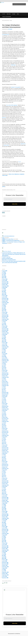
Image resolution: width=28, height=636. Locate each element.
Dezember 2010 (5, 481)
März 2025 (4, 294)
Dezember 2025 (5, 281)
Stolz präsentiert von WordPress (14, 633)
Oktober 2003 (4, 573)
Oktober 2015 (4, 407)
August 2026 (4, 270)
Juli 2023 (4, 322)
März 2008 (4, 525)
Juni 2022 (4, 337)
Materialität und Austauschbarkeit (9, 259)
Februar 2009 (4, 511)
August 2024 (4, 304)
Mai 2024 (4, 308)
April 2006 (4, 557)
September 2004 (5, 572)
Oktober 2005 (4, 565)
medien (3, 175)
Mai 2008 (4, 522)
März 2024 (4, 310)
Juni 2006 (4, 554)
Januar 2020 (4, 358)
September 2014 (5, 421)
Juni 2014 (4, 422)
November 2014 (5, 418)
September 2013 (5, 435)
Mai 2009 (4, 507)
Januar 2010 (4, 496)
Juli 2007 (4, 536)
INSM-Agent (13, 65)
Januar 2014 (4, 429)
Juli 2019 (4, 363)
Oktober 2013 (4, 434)
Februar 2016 (4, 403)
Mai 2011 (4, 474)
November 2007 (5, 530)
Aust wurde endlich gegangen (11, 105)
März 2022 (4, 341)
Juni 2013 (4, 439)
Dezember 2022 (5, 328)
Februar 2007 (4, 543)
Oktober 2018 (4, 375)
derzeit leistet (6, 145)
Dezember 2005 (5, 562)
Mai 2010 (4, 490)
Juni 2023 (4, 323)
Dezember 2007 (5, 529)
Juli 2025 (4, 288)
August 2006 (4, 551)
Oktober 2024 (4, 301)
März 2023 (4, 324)
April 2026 (4, 276)
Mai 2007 (4, 539)
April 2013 (4, 442)
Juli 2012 (4, 454)
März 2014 (4, 427)
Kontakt (13, 13)
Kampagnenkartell (5, 34)
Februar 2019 (4, 370)
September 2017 (5, 385)
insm (13, 174)
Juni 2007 (4, 537)
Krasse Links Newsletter (6, 16)
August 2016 (4, 396)
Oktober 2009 (4, 500)
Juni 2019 (4, 364)
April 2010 (4, 492)
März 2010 (4, 493)
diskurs (10, 174)
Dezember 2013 (5, 431)
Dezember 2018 (5, 373)
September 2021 (5, 346)
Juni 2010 (4, 489)
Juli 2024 (4, 305)
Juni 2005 (4, 570)
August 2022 (4, 334)
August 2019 (4, 362)
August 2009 (4, 503)
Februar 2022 (4, 342)
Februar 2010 (4, 494)
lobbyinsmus (16, 174)
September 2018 (5, 377)
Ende (3, 237)
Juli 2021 (4, 349)
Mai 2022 (4, 338)
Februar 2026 (4, 279)
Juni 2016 (4, 399)
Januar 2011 (4, 479)
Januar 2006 (4, 561)
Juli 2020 (4, 355)
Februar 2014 (4, 428)
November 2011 (5, 465)
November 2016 (5, 393)
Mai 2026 (4, 275)
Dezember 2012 (5, 447)
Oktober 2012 (4, 450)
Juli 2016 (4, 398)
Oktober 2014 (4, 420)
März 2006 (4, 558)
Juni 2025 (4, 290)
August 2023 (4, 320)
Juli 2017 (4, 387)
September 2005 (5, 566)
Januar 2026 (4, 280)
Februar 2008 (4, 526)
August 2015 (4, 410)
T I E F (19, 161)
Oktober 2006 (4, 548)
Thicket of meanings (6, 257)
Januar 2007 (4, 544)
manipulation (21, 174)
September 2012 (5, 451)
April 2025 (4, 293)
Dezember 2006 (5, 546)
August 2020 (4, 353)
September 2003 (5, 575)
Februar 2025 (4, 295)
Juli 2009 (4, 504)
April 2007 (4, 540)
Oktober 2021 (4, 345)
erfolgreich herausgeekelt (15, 87)
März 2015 (4, 416)
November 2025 (5, 283)
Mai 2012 (4, 457)
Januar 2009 (4, 512)
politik (6, 175)
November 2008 (5, 515)
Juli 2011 (4, 471)
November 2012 (5, 449)
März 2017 (4, 391)
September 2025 (5, 286)
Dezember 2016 (5, 392)
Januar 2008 (4, 528)
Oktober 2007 (4, 532)
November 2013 (5, 432)
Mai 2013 (4, 440)
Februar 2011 (4, 478)
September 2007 (5, 533)
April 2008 (4, 523)
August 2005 (4, 568)
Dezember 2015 (5, 406)
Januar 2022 (4, 344)
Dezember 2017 (5, 382)
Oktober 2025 (4, 284)
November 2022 (5, 330)
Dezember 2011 (5, 464)
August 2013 (4, 436)
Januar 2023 (4, 327)
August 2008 (4, 519)
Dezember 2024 (5, 298)
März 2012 (4, 460)
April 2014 (4, 425)
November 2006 (5, 547)
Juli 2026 (4, 272)
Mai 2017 (4, 389)
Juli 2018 (4, 378)
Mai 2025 (4, 291)
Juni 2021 (4, 351)
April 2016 (4, 400)
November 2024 (5, 299)
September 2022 (5, 333)
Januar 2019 (4, 371)
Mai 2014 (4, 424)
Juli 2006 (4, 552)
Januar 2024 (4, 313)
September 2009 (5, 501)
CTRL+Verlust (8, 251)
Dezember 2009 (5, 497)
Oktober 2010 (4, 483)
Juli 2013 (4, 438)
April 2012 (4, 458)
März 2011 (4, 476)
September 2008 (5, 518)
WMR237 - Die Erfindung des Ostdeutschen (10, 240)
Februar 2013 (4, 445)
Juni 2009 (4, 505)
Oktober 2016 (4, 395)
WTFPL (3, 186)
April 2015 (4, 414)
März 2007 (4, 541)
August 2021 (4, 348)
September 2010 (5, 485)
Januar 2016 (4, 405)
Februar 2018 (4, 381)
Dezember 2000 (5, 577)
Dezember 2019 (5, 359)
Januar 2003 (4, 576)
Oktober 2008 (4, 516)
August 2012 (4, 453)
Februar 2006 (4, 559)
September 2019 (5, 360)
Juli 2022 (4, 335)
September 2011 (5, 468)
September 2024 (5, 302)
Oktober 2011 (4, 467)
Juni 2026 (4, 273)
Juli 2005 (4, 569)
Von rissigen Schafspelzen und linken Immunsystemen (11, 26)
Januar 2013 (4, 446)
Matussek (4, 117)
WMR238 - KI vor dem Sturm (8, 239)
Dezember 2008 (5, 514)
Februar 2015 (4, 417)
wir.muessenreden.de (9, 236)
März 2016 (4, 402)
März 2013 (4, 443)
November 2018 (5, 374)
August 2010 (4, 486)
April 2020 (4, 356)
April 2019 (4, 367)
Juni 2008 (4, 521)
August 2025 (4, 287)
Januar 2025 (4, 297)
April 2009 (4, 508)
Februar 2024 (4, 312)
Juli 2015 (4, 411)
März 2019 (4, 369)
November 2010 (5, 482)
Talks (18, 13)
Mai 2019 (4, 366)
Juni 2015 (4, 413)
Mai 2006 (4, 555)
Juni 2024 (4, 306)
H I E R (3, 13)
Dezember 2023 (5, 315)
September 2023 (5, 319)
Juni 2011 (4, 472)
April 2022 (4, 340)
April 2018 (4, 380)
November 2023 (5, 316)
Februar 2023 (4, 326)
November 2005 (5, 563)
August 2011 (4, 469)
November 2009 (5, 498)
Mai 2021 (4, 352)
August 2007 (4, 534)
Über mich (8, 13)
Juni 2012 (4, 456)
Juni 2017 (4, 388)
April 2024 (4, 309)
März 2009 (4, 510)
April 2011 (4, 475)
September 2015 (5, 409)
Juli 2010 (4, 487)
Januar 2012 (4, 463)
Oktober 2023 (4, 317)
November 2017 (5, 384)
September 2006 (5, 550)
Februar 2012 (4, 461)
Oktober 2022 (4, 331)
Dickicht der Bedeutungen (7, 258)
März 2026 (4, 277)
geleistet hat (23, 143)
